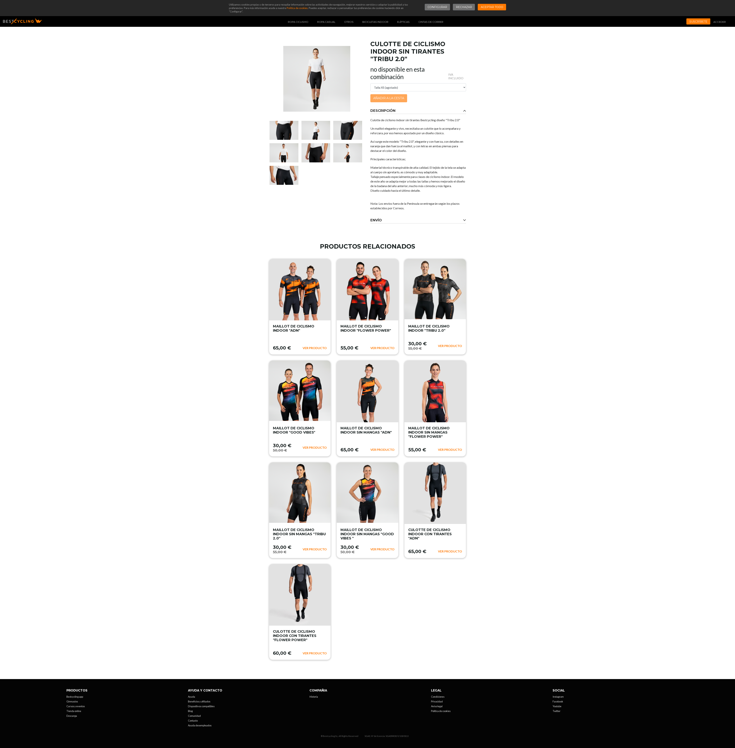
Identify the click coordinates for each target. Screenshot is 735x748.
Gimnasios (72, 701)
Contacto (193, 720)
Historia (314, 696)
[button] (418, 111)
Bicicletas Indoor (375, 21)
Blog (190, 711)
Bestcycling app (74, 696)
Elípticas (403, 21)
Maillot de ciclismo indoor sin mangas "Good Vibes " (367, 534)
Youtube (557, 706)
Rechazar (464, 7)
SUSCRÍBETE (698, 21)
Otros (349, 21)
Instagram (558, 696)
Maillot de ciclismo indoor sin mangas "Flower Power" (429, 432)
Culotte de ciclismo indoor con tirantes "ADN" (430, 534)
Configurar (437, 7)
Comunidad (194, 715)
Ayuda (191, 696)
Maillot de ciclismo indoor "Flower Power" (366, 328)
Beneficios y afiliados (199, 701)
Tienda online (73, 711)
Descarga (71, 715)
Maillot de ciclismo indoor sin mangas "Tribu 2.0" (299, 534)
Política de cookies (297, 8)
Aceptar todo (492, 7)
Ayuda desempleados (200, 725)
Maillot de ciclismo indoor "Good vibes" (294, 430)
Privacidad (437, 701)
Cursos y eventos (75, 706)
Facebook (558, 701)
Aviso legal (437, 706)
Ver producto (315, 348)
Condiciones (437, 696)
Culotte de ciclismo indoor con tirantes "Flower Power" (294, 635)
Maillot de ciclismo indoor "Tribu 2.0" (429, 328)
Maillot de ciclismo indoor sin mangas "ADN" (366, 430)
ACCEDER (719, 21)
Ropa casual (326, 21)
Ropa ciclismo (298, 21)
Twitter (556, 711)
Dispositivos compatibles (201, 706)
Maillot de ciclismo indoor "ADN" (293, 328)
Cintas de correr (430, 21)
